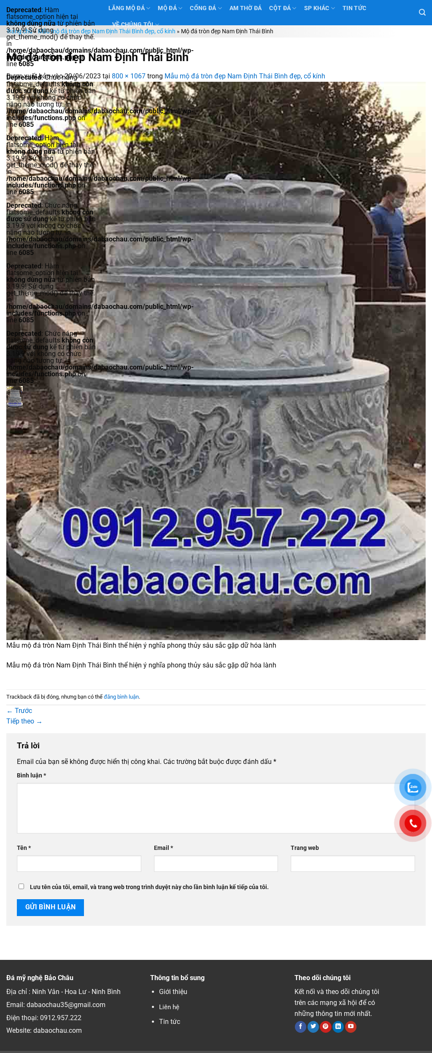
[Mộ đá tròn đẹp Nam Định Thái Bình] (216, 360)
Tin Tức (354, 8)
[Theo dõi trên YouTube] (350, 1027)
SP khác (316, 8)
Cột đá (280, 8)
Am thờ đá (246, 8)
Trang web (305, 848)
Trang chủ (19, 31)
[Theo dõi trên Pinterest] (325, 1027)
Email (163, 848)
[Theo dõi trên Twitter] (313, 1027)
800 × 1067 (129, 76)
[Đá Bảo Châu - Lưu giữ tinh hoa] (51, 397)
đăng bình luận (121, 697)
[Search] (422, 12)
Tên (24, 848)
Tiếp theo (24, 721)
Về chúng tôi (132, 24)
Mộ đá (167, 8)
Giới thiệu (173, 992)
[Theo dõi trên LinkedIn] (338, 1027)
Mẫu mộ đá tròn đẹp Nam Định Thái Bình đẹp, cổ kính (107, 31)
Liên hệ (169, 1007)
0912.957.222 (60, 1018)
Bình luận (31, 775)
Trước (19, 711)
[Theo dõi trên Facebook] (300, 1027)
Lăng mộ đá (126, 8)
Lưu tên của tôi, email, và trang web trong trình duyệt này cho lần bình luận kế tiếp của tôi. (149, 887)
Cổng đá (203, 8)
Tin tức (169, 1022)
